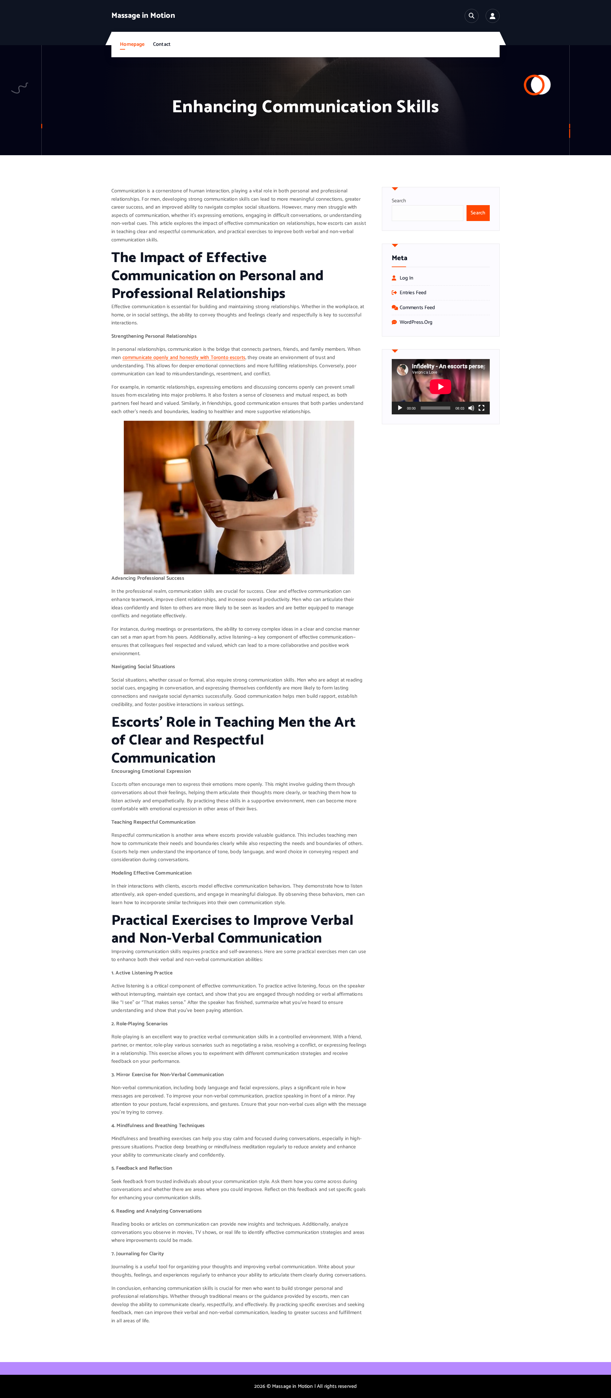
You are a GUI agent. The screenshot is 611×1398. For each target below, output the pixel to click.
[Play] (400, 408)
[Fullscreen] (481, 408)
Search (399, 201)
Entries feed (413, 293)
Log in (407, 278)
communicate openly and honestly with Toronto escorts (184, 357)
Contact (162, 44)
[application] (441, 386)
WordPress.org (416, 322)
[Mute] (471, 408)
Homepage (132, 44)
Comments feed (417, 308)
